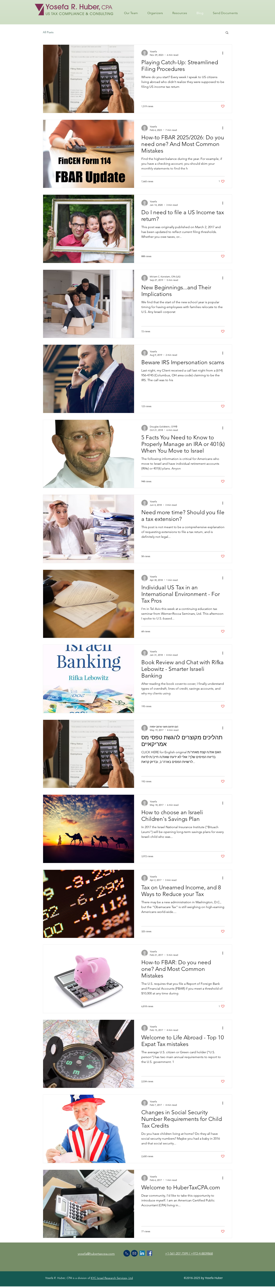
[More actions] (224, 53)
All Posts (48, 32)
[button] (227, 33)
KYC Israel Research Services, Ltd (112, 1278)
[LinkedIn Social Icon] (142, 1253)
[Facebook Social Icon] (149, 1253)
